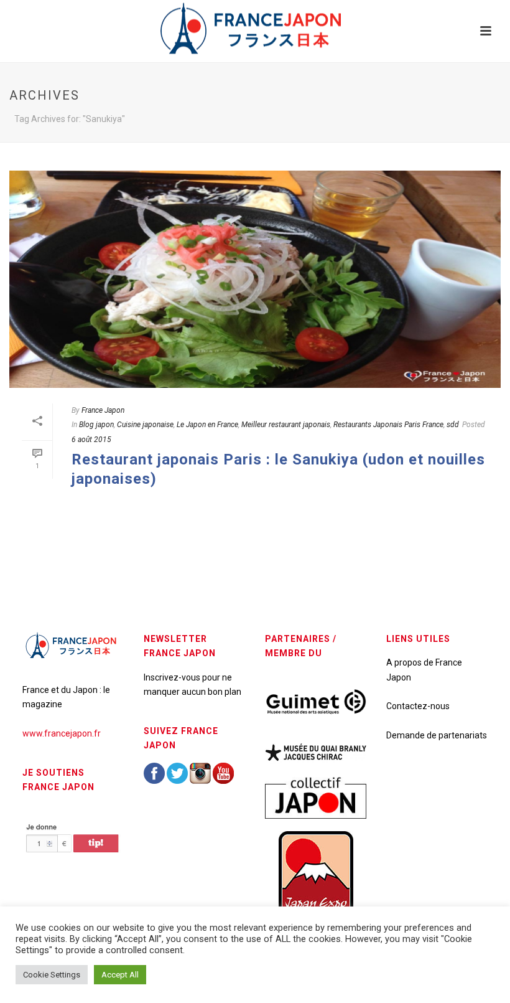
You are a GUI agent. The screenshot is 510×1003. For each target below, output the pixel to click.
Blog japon (96, 424)
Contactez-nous (418, 706)
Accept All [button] (120, 974)
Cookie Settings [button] (51, 974)
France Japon (102, 410)
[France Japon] (255, 28)
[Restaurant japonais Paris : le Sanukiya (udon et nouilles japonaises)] (255, 279)
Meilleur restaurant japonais (285, 424)
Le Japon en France (207, 424)
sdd (453, 424)
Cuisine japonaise (145, 424)
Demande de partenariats (436, 735)
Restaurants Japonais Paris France (388, 424)
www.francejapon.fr (61, 733)
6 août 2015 (91, 439)
